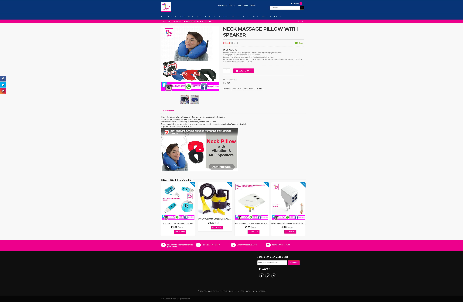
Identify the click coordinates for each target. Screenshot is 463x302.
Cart (240, 5)
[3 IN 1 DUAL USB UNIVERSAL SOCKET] (178, 201)
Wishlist (253, 5)
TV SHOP (259, 88)
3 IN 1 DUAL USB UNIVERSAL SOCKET (178, 223)
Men (181, 17)
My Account (222, 5)
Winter (264, 17)
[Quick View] (192, 218)
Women (171, 17)
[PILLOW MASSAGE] (194, 99)
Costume (246, 17)
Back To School (275, 17)
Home (163, 17)
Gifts (254, 17)
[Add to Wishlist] (172, 232)
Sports (199, 17)
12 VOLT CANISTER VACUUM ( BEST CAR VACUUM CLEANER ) (222, 219)
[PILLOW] (184, 99)
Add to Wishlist (231, 80)
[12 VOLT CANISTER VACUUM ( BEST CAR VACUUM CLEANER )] (214, 199)
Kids (189, 17)
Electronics (222, 17)
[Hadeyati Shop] (166, 6)
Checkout (232, 5)
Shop (246, 5)
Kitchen (234, 17)
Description (168, 111)
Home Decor (209, 17)
